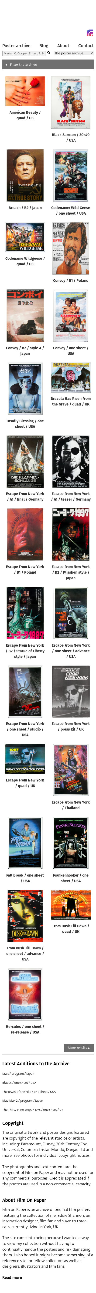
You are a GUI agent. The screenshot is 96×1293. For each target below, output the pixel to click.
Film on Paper (12, 19)
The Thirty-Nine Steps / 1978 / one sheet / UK (32, 1109)
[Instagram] (90, 33)
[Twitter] (73, 33)
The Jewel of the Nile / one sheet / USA (29, 1092)
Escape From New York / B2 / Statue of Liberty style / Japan (25, 651)
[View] (25, 92)
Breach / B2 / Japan (25, 208)
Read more (12, 1277)
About (63, 45)
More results (77, 1047)
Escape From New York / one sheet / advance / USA (71, 651)
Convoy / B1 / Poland (71, 281)
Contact (86, 45)
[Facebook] (81, 33)
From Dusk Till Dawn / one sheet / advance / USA (25, 954)
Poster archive (16, 45)
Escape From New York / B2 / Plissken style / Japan (71, 572)
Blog (43, 45)
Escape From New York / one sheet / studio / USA (25, 729)
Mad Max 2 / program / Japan (22, 1100)
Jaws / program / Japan (18, 1073)
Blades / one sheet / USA (19, 1082)
